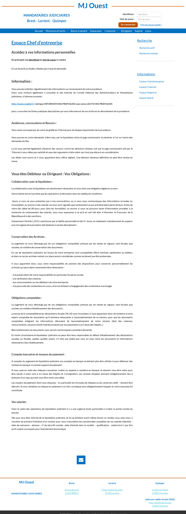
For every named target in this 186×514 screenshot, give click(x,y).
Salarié (139, 30)
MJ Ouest (93, 5)
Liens (148, 30)
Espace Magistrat (148, 92)
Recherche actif (147, 47)
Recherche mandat (148, 53)
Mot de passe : (127, 19)
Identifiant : (129, 14)
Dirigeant (126, 30)
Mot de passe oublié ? (151, 24)
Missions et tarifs (56, 30)
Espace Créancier (148, 86)
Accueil (39, 30)
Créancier (110, 30)
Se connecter (128, 24)
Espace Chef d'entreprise (151, 81)
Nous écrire (96, 460)
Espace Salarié (146, 97)
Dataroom (96, 30)
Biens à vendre (79, 30)
